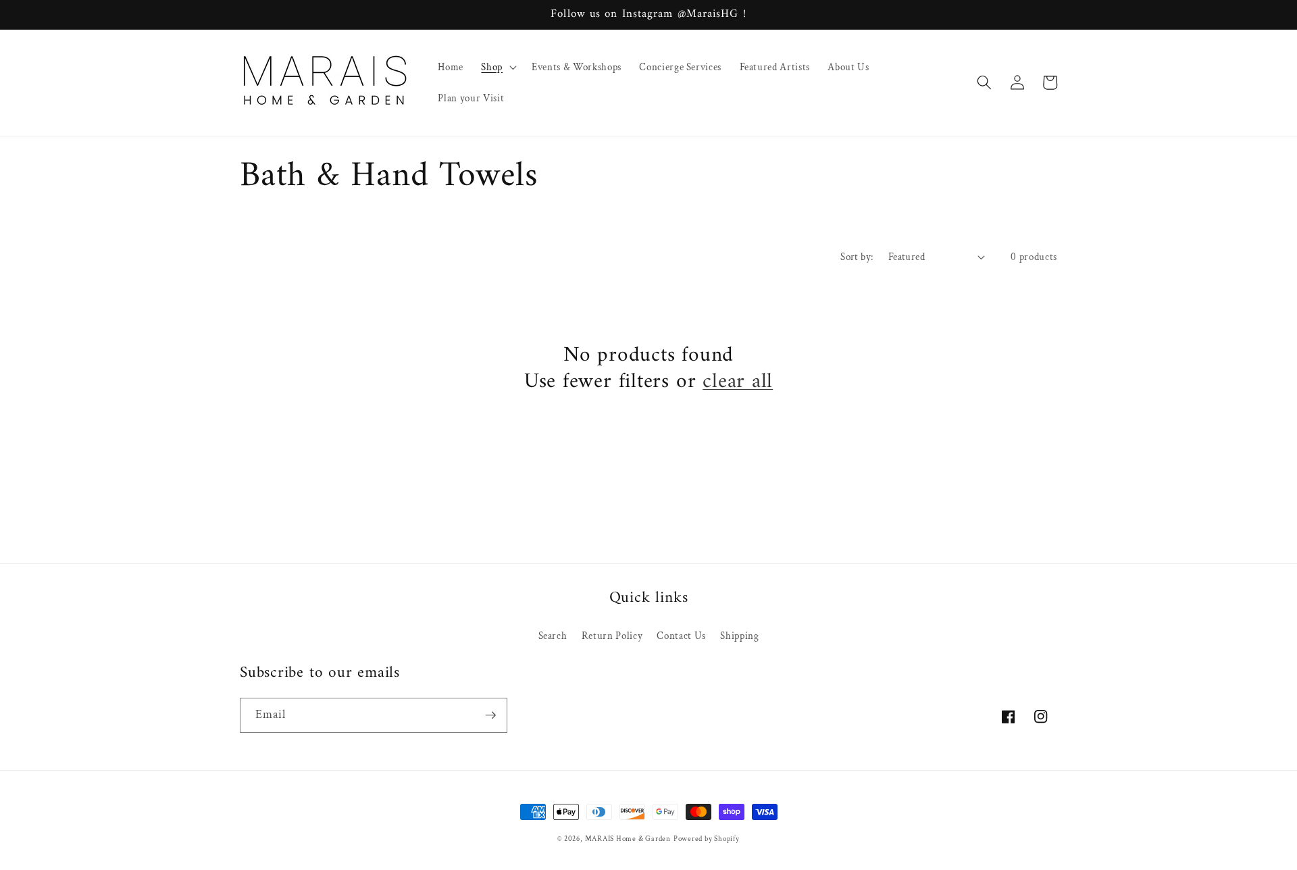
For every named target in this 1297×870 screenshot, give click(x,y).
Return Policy (612, 635)
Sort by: (856, 256)
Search (552, 635)
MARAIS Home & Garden (628, 839)
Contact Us (681, 635)
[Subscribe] (490, 715)
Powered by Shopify (706, 839)
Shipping (739, 635)
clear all (738, 382)
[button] (497, 66)
